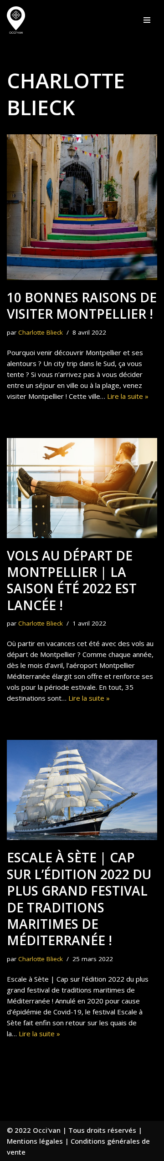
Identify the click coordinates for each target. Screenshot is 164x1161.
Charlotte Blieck (40, 332)
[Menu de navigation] (147, 20)
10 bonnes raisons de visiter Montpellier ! (82, 305)
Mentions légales (35, 1141)
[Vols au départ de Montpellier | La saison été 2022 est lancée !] (82, 488)
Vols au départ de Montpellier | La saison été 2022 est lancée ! (72, 580)
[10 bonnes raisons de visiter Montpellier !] (82, 207)
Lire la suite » (128, 396)
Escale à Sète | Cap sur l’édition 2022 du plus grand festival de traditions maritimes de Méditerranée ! (79, 899)
